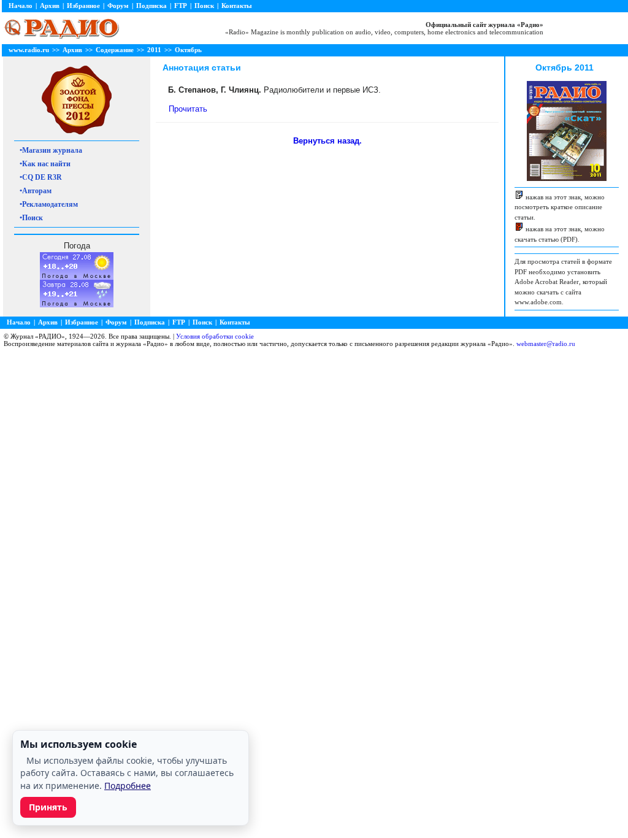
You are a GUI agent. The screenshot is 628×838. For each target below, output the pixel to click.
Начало (21, 5)
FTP (180, 5)
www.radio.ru (29, 49)
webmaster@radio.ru (545, 343)
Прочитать (188, 108)
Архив (49, 5)
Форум (118, 5)
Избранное (83, 5)
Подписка (151, 5)
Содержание (115, 49)
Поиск (204, 5)
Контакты (236, 5)
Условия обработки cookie (215, 336)
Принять (48, 807)
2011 (154, 49)
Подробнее (127, 785)
